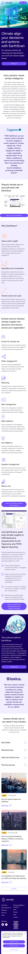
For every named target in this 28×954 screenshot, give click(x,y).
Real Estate (5, 743)
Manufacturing (7, 750)
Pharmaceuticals (8, 765)
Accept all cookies (14, 941)
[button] (24, 3)
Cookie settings (14, 949)
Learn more (14, 667)
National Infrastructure (10, 757)
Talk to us (14, 63)
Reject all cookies (14, 945)
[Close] (25, 933)
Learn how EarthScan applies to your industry (14, 504)
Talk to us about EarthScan (14, 215)
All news (14, 888)
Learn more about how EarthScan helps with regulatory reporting (14, 606)
